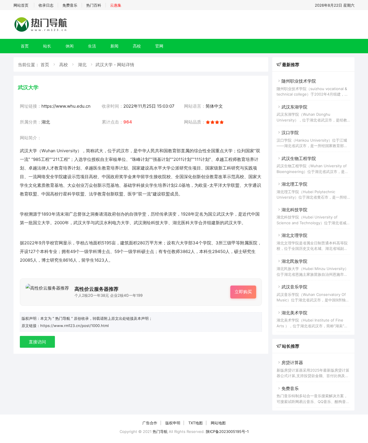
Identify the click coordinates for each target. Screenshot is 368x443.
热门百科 (93, 5)
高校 (137, 45)
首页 (25, 45)
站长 (47, 45)
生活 (92, 45)
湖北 (82, 64)
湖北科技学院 (294, 209)
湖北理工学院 (294, 184)
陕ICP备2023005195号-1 (227, 431)
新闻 (114, 45)
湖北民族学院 (294, 261)
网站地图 (218, 423)
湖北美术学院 (294, 312)
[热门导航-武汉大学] (42, 31)
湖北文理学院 (294, 235)
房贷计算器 (292, 362)
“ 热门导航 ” (63, 318)
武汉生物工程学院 (298, 158)
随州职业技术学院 (298, 81)
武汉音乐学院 (294, 287)
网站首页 (21, 5)
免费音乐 (69, 5)
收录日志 (46, 5)
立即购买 (243, 291)
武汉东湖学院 (294, 107)
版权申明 (172, 423)
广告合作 (149, 423)
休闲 (70, 45)
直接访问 (37, 342)
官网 (159, 45)
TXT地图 (195, 423)
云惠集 (115, 5)
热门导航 (160, 431)
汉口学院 (290, 132)
